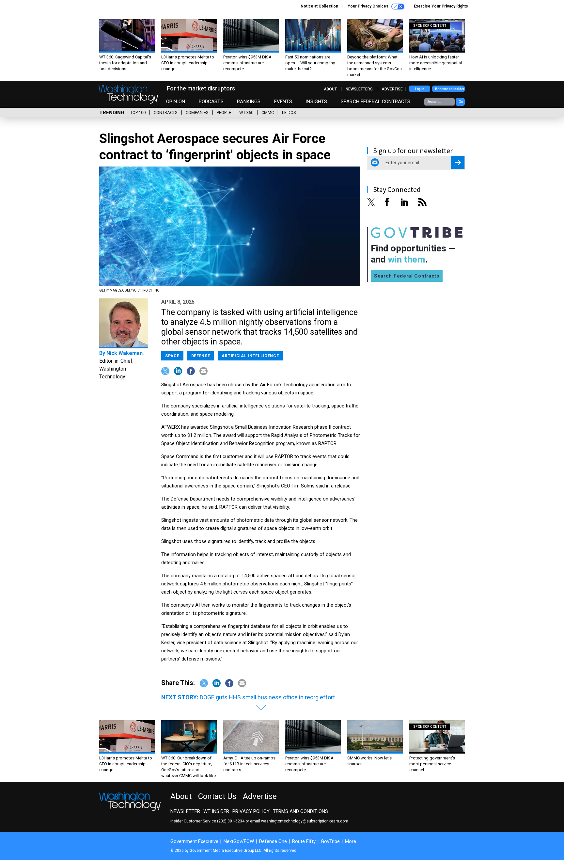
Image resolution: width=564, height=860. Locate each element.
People (224, 112)
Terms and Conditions (300, 811)
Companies (197, 112)
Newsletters (359, 89)
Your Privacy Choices (368, 6)
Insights (316, 101)
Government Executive (194, 841)
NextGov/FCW (239, 841)
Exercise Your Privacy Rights (441, 6)
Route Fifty (304, 841)
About (330, 89)
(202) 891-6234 (230, 821)
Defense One (273, 841)
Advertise (392, 89)
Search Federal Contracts (376, 101)
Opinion (175, 101)
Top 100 (138, 112)
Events (283, 101)
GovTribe (330, 841)
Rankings (248, 101)
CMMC (267, 112)
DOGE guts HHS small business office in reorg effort (267, 697)
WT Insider (216, 811)
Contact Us (217, 796)
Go (461, 102)
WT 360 (246, 112)
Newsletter (185, 811)
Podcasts (211, 101)
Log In (419, 89)
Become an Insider (449, 89)
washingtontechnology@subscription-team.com (304, 821)
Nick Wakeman (124, 353)
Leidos (289, 112)
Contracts (166, 112)
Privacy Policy (251, 811)
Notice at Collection (319, 6)
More (350, 841)
